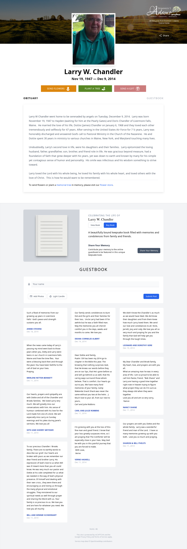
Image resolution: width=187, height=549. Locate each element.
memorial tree (63, 184)
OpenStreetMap (96, 541)
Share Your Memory (149, 250)
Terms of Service (101, 537)
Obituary (30, 98)
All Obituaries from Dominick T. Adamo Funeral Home (164, 22)
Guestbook (155, 98)
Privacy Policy (86, 537)
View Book (95, 225)
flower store (106, 184)
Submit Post (151, 296)
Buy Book (110, 225)
